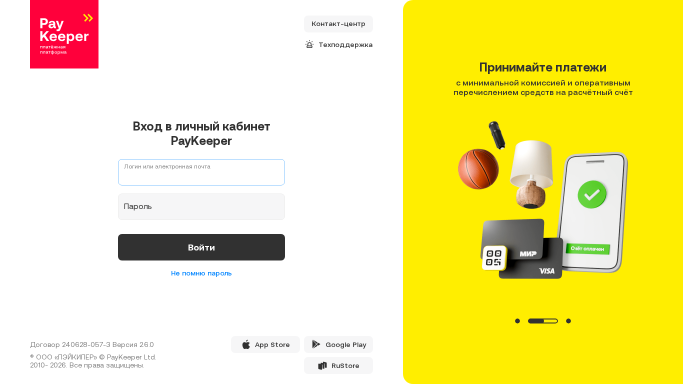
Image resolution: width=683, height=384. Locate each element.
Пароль (138, 206)
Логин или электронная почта (167, 166)
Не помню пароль (201, 273)
